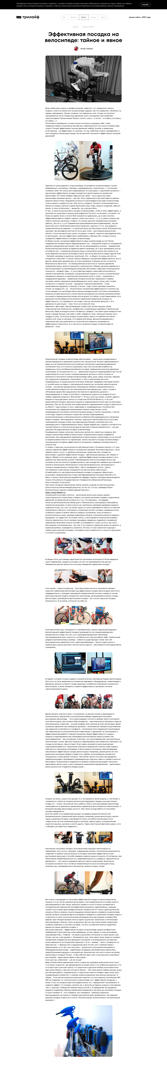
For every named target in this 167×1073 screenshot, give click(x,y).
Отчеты (93, 17)
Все (64, 17)
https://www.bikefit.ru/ (55, 492)
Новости (73, 17)
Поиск (103, 17)
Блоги (83, 17)
